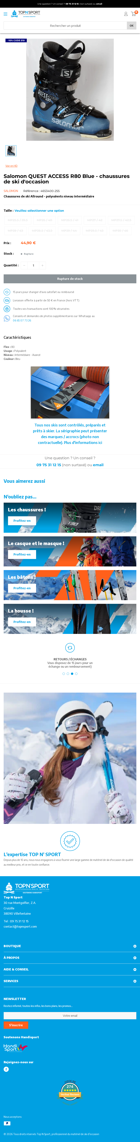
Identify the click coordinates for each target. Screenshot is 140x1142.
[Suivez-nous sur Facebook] (6, 1069)
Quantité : (11, 265)
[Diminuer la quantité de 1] (24, 265)
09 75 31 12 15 (48, 465)
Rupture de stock (70, 279)
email (98, 465)
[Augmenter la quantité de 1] (42, 265)
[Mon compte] (126, 14)
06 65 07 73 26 (22, 320)
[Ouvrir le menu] (5, 14)
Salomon (11, 191)
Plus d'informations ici (83, 442)
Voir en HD (11, 165)
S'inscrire (16, 1025)
